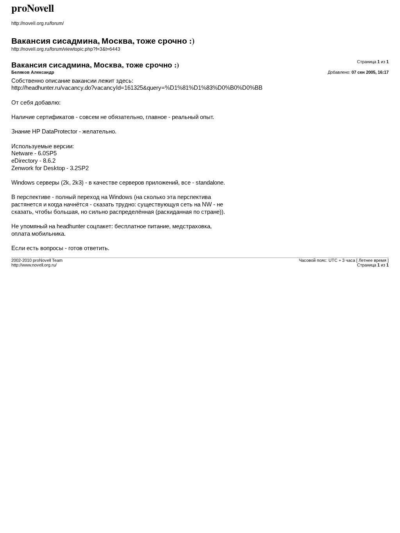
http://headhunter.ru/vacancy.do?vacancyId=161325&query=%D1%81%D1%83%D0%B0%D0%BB (136, 88)
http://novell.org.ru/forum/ (37, 23)
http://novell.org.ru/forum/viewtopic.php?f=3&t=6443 (65, 49)
